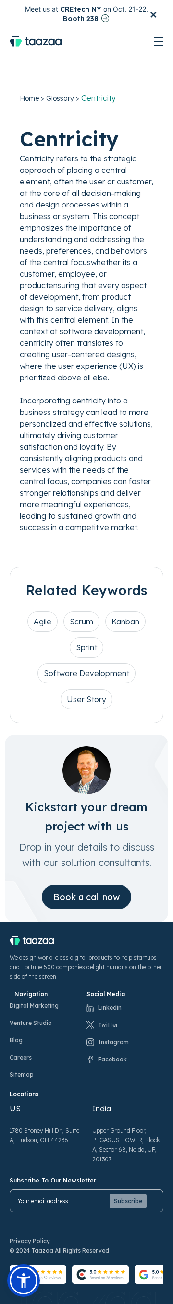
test (159, 43)
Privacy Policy (30, 1240)
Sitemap (22, 1074)
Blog (16, 1040)
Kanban (125, 621)
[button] (23, 1280)
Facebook (112, 1059)
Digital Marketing (34, 1005)
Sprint (86, 647)
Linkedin (110, 1007)
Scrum (81, 621)
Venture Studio (31, 1022)
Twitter (108, 1024)
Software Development (86, 673)
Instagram (113, 1042)
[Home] (36, 41)
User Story (86, 699)
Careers (21, 1057)
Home (29, 98)
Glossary (60, 98)
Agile (42, 621)
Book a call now (86, 896)
